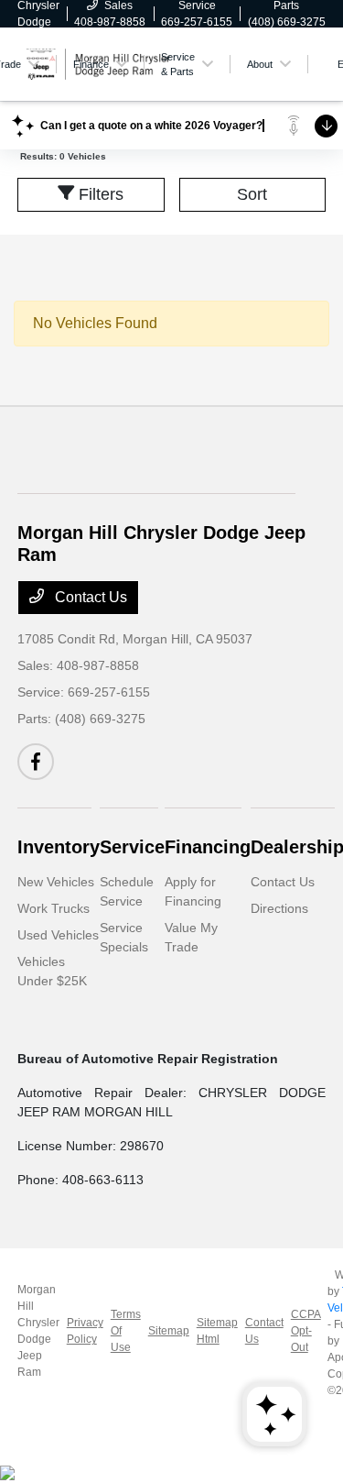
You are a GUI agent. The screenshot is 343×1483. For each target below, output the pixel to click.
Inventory (58, 847)
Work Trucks (53, 908)
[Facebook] (35, 761)
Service (132, 847)
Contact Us (89, 597)
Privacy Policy (85, 1331)
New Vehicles (55, 881)
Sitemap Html (217, 1331)
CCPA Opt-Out (305, 1331)
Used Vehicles (58, 935)
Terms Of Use (126, 1331)
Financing (208, 847)
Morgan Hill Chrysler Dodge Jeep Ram (38, 1331)
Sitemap (168, 1330)
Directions (279, 908)
